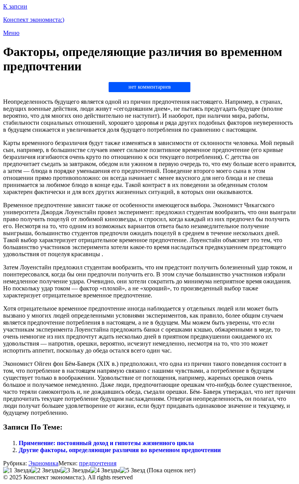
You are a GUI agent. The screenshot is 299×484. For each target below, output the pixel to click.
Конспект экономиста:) (33, 19)
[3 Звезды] (75, 470)
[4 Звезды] (105, 470)
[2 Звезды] (46, 470)
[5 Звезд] (132, 470)
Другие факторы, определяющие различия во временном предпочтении (120, 450)
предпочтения (97, 463)
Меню (11, 33)
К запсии (15, 6)
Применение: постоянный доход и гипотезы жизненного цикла (106, 443)
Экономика (43, 463)
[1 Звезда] (17, 470)
